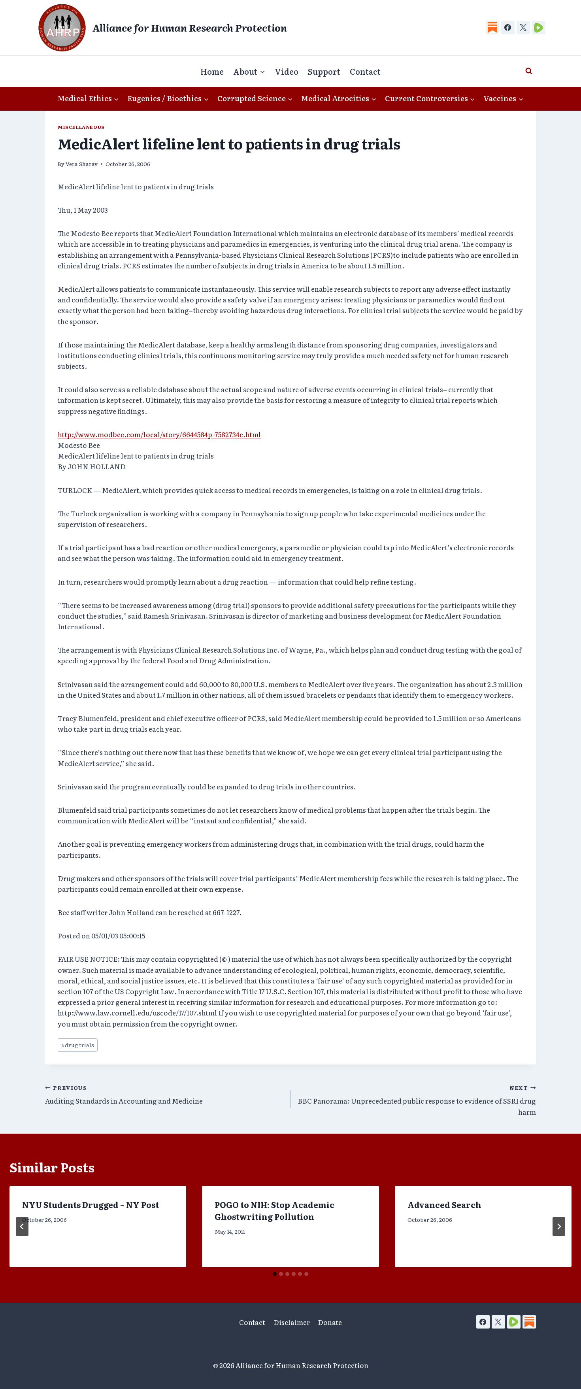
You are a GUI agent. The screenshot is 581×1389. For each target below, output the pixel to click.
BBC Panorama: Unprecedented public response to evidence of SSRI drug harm (417, 1100)
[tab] (275, 1274)
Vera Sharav (82, 164)
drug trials (77, 1045)
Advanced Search (444, 1204)
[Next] (559, 1226)
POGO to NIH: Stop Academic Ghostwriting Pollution (274, 1210)
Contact (365, 71)
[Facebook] (508, 27)
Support (324, 71)
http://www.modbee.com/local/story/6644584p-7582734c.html (159, 434)
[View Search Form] (529, 71)
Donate (330, 1322)
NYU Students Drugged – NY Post (90, 1204)
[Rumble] (538, 27)
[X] (523, 27)
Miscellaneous (81, 126)
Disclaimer (292, 1322)
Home (212, 71)
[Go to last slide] (22, 1226)
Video (286, 71)
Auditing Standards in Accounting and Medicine (124, 1094)
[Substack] (492, 27)
